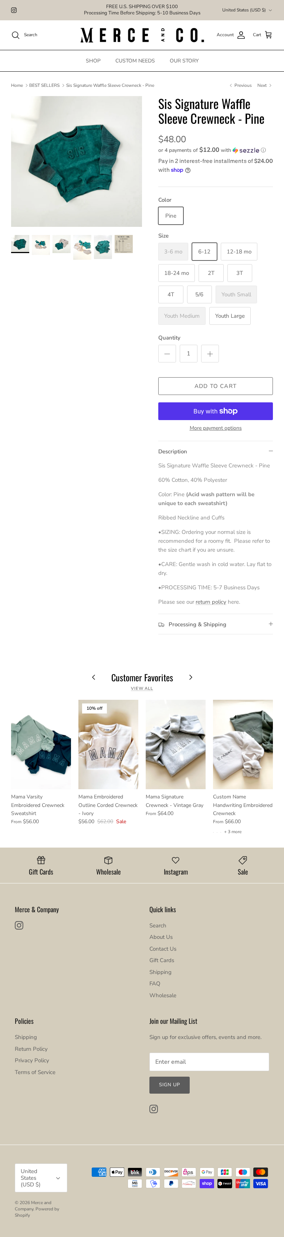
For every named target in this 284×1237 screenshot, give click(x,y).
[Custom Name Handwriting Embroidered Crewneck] (243, 744)
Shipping (160, 972)
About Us (161, 937)
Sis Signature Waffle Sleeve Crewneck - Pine (110, 85)
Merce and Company (33, 1206)
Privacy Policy (32, 1060)
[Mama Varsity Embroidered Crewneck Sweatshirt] (41, 744)
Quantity (169, 337)
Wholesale (162, 995)
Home (17, 85)
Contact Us (162, 949)
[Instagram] (14, 10)
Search (157, 925)
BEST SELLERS (44, 85)
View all (142, 688)
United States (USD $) (244, 10)
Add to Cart (216, 386)
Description (172, 451)
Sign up (169, 1084)
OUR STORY (184, 60)
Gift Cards (161, 960)
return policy (211, 602)
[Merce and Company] (142, 35)
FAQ (154, 983)
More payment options (216, 428)
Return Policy (31, 1049)
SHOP (93, 60)
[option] (76, 161)
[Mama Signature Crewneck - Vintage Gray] (176, 744)
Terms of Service (35, 1072)
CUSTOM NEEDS (135, 60)
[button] (212, 150)
